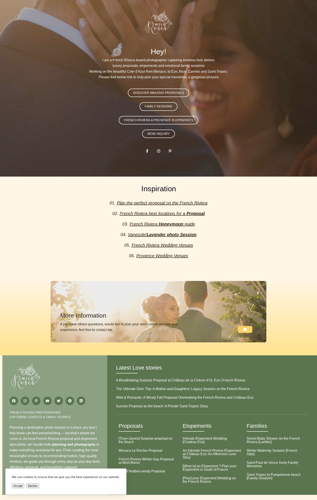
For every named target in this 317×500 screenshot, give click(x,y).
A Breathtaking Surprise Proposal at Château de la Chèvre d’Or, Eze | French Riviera (180, 380)
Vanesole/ (162, 234)
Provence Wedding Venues (162, 255)
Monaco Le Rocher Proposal (140, 450)
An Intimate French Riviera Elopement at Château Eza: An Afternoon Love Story (212, 454)
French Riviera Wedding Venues (162, 245)
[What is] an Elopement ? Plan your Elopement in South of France (209, 467)
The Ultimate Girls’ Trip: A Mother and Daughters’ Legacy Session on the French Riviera (183, 389)
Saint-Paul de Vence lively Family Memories (272, 464)
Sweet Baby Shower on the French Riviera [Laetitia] (273, 440)
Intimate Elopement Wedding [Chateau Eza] (205, 440)
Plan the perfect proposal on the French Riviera (162, 203)
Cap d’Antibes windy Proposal (142, 471)
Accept (18, 485)
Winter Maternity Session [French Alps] (272, 452)
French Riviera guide (162, 224)
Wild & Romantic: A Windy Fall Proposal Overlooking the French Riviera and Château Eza (184, 397)
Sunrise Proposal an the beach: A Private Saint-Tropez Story (162, 406)
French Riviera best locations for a (162, 213)
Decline (32, 485)
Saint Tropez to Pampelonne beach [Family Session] (274, 476)
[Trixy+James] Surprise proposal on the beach (146, 440)
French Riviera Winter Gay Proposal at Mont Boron (146, 460)
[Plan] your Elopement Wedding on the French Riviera (209, 479)
